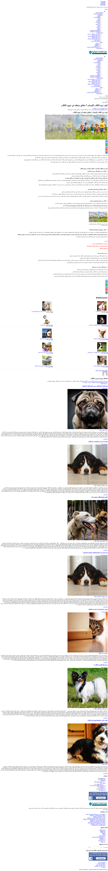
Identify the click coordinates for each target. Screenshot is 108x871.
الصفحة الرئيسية (99, 12)
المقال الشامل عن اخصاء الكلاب (98, 825)
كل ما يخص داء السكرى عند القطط (97, 823)
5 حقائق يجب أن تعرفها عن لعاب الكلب (45, 352)
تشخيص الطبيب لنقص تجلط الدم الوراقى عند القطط (94, 819)
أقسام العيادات (99, 32)
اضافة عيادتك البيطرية (97, 13)
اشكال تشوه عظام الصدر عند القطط (97, 815)
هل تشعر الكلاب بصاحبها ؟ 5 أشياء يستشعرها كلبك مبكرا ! (41, 311)
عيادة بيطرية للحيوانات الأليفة (94, 36)
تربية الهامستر (102, 787)
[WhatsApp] (54, 145)
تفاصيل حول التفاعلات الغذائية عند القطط (96, 822)
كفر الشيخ (98, 24)
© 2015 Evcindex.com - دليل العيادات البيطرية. (98, 869)
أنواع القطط (102, 778)
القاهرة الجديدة (97, 17)
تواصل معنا (105, 809)
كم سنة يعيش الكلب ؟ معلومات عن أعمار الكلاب (43, 365)
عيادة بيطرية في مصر (100, 864)
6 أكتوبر (98, 19)
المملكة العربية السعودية (95, 30)
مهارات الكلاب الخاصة (100, 370)
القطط (103, 780)
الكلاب (106, 370)
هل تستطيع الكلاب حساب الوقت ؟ (46, 325)
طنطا (99, 25)
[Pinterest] (54, 149)
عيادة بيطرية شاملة (96, 35)
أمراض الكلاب (99, 784)
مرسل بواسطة (100, 108)
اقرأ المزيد (105, 439)
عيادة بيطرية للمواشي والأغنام (94, 38)
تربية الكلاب (97, 43)
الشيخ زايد (98, 20)
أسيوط (98, 28)
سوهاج (98, 29)
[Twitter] (54, 147)
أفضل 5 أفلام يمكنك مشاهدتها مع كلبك (101, 365)
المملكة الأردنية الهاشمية (95, 31)
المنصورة (98, 26)
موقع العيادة (100, 14)
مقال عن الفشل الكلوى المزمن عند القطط (96, 817)
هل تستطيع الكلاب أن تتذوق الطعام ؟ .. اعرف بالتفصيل (98, 352)
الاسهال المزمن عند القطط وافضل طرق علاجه (95, 814)
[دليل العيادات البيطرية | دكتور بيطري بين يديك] (106, 9)
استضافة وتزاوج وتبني (95, 41)
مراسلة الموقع (99, 48)
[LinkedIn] (54, 153)
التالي (101, 383)
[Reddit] (54, 151)
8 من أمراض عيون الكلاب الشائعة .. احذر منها (100, 243)
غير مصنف (103, 790)
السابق (105, 383)
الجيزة (98, 18)
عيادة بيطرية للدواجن (95, 37)
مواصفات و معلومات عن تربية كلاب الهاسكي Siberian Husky (97, 246)
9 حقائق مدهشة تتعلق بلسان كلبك (46, 338)
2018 (96, 109)
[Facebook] (54, 141)
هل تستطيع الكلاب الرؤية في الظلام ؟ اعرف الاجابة (98, 325)
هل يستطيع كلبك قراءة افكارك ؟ (102, 311)
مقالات (101, 42)
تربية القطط (97, 44)
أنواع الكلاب (102, 779)
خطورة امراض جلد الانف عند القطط (97, 821)
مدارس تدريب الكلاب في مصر (93, 33)
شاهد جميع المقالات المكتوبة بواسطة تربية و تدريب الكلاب (95, 382)
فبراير (92, 109)
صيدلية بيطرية (97, 39)
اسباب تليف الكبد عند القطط (99, 816)
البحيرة (98, 23)
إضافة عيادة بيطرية (101, 863)
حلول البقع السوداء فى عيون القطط (97, 820)
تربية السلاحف (97, 45)
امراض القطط (99, 781)
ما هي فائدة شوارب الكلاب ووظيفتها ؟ (101, 338)
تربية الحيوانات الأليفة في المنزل (93, 47)
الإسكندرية (98, 22)
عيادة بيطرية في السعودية (99, 866)
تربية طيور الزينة (101, 789)
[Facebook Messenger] (54, 143)
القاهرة (98, 16)
